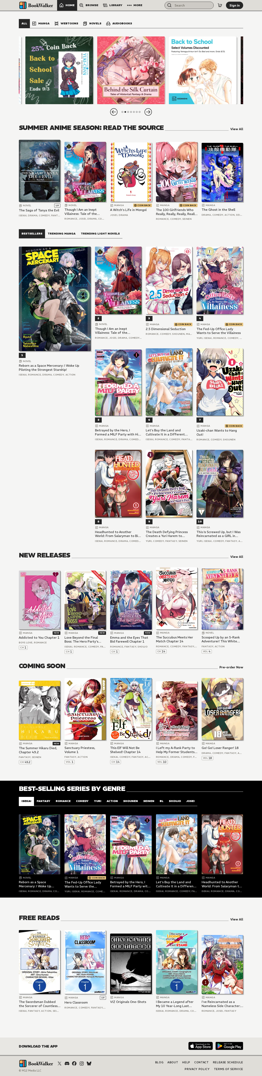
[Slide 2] (131, 70)
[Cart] (219, 5)
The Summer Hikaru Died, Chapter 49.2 (38, 750)
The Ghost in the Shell (218, 210)
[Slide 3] (203, 70)
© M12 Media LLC (30, 1070)
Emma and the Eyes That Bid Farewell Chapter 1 (129, 640)
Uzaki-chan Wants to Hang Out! (216, 432)
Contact (201, 1062)
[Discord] (66, 1063)
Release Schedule (228, 1062)
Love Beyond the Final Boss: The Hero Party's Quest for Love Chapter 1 (83, 640)
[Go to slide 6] (137, 112)
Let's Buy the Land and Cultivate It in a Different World (165, 432)
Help (186, 1062)
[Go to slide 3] (128, 112)
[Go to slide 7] (139, 112)
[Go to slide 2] (125, 112)
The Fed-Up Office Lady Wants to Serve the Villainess (218, 331)
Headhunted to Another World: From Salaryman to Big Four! (117, 534)
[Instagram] (81, 1063)
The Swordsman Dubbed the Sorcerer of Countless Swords (38, 1004)
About (172, 1062)
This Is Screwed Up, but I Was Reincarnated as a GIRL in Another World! (218, 534)
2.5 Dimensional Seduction (166, 329)
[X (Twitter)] (59, 1063)
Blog (159, 1062)
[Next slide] (148, 112)
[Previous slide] (113, 112)
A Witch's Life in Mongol (128, 210)
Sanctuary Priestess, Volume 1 (79, 750)
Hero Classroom (76, 1002)
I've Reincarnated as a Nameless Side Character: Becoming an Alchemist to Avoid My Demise (221, 1004)
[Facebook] (74, 1063)
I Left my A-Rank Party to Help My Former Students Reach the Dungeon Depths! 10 (175, 750)
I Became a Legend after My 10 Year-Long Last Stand (174, 1004)
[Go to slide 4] (131, 112)
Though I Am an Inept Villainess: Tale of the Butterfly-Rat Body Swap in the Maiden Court (83, 212)
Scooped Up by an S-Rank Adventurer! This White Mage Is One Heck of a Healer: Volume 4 (221, 639)
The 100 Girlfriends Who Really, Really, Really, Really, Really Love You (176, 212)
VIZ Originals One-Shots (128, 1002)
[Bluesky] (89, 1063)
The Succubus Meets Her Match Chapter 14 (174, 639)
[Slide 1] (59, 70)
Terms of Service (228, 1069)
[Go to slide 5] (134, 112)
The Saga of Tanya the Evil (39, 210)
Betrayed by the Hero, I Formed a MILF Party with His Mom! (117, 432)
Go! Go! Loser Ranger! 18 (220, 748)
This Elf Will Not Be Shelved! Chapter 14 (125, 750)
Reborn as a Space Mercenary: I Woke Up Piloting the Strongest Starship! (49, 368)
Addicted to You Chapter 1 (39, 638)
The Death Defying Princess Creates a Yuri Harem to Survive (167, 534)
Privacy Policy (197, 1069)
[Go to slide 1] (122, 112)
